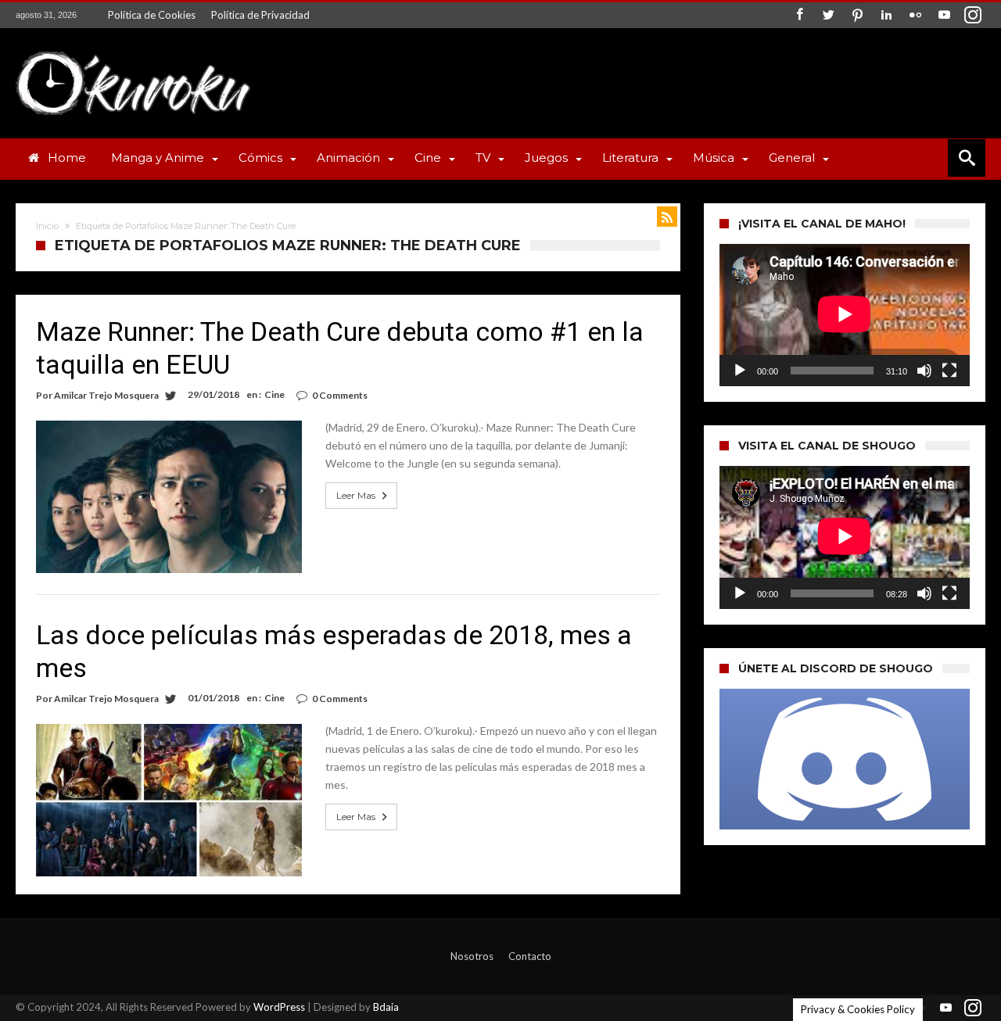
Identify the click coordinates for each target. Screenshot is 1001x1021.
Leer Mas (355, 495)
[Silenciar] (924, 370)
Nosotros (471, 956)
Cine (274, 394)
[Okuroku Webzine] (133, 51)
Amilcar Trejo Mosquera (106, 395)
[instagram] (972, 15)
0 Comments (340, 395)
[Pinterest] (857, 15)
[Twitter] (828, 15)
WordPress (279, 1007)
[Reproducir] (740, 370)
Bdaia (386, 1007)
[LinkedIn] (886, 15)
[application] (844, 315)
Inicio (47, 225)
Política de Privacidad (260, 15)
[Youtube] (943, 15)
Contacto (529, 956)
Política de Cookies (152, 15)
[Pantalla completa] (949, 370)
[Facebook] (799, 15)
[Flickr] (914, 15)
